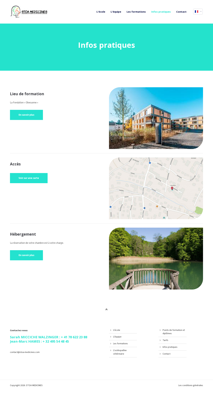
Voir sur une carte (29, 178)
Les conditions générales (190, 385)
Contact (166, 354)
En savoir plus (26, 115)
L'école (116, 330)
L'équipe (117, 336)
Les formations (120, 343)
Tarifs (165, 340)
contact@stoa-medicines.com (25, 352)
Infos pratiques (170, 347)
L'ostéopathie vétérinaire (120, 352)
